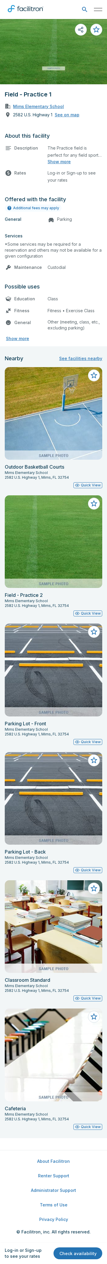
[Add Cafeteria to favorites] (94, 1017)
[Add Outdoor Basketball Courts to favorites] (94, 375)
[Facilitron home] (25, 13)
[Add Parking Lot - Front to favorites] (94, 632)
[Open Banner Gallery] (53, 51)
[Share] (81, 30)
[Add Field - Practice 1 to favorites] (96, 30)
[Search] (84, 9)
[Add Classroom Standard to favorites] (94, 889)
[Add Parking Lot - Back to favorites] (94, 760)
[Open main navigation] (98, 9)
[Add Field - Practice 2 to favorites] (94, 504)
